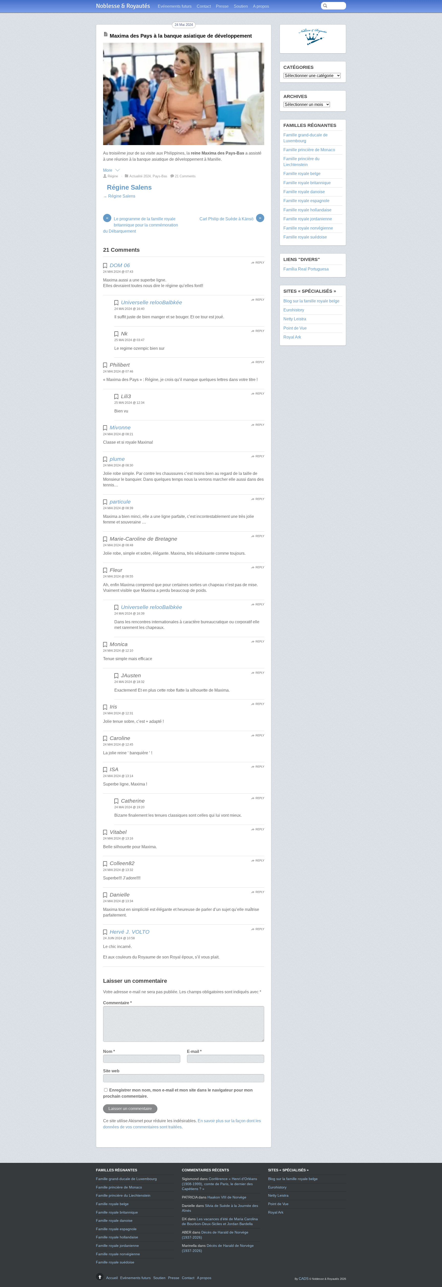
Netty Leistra (294, 319)
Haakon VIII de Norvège (226, 1197)
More (108, 170)
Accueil (112, 1278)
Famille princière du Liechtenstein (123, 1195)
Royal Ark (292, 337)
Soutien (241, 6)
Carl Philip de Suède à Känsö (230, 218)
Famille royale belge (302, 173)
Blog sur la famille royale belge (311, 301)
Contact (204, 6)
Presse (222, 6)
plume (117, 459)
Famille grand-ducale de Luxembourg (126, 1179)
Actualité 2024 (140, 176)
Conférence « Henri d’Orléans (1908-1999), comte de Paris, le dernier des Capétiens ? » (219, 1184)
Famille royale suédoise (305, 237)
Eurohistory (293, 310)
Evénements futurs (175, 6)
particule (120, 502)
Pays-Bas (160, 176)
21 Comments (185, 176)
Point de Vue (295, 328)
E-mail (194, 1051)
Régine (113, 176)
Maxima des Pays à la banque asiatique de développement (181, 36)
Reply (260, 262)
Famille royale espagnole (306, 201)
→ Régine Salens (119, 196)
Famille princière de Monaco (309, 150)
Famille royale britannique (307, 183)
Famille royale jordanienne (307, 219)
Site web (111, 1071)
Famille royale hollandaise (307, 210)
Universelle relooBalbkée (151, 302)
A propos (261, 6)
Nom (109, 1051)
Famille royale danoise (304, 192)
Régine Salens (129, 187)
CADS (303, 1279)
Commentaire (117, 1003)
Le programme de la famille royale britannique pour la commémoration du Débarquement (140, 224)
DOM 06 (120, 265)
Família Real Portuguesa (306, 269)
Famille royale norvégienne (308, 228)
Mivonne (120, 427)
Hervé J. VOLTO (129, 932)
